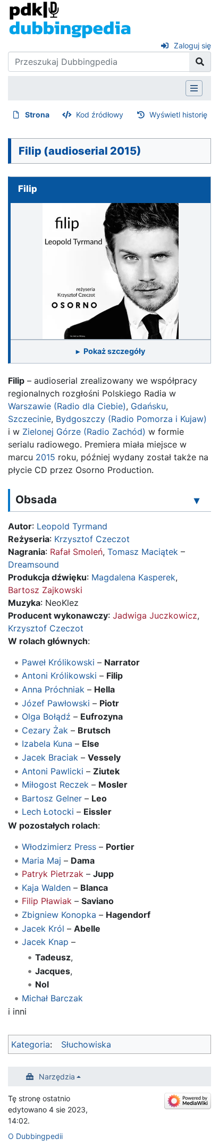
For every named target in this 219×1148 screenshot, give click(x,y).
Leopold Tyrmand (72, 526)
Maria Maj (41, 860)
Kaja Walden (46, 887)
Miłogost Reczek (55, 784)
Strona (37, 114)
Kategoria (30, 1044)
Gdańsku (148, 406)
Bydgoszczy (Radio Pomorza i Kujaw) (131, 418)
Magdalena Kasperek (133, 577)
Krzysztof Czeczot (92, 539)
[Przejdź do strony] (200, 62)
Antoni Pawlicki (52, 771)
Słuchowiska (86, 1044)
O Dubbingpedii (35, 1136)
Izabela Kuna (47, 743)
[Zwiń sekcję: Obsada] (196, 500)
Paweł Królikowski (58, 662)
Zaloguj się (192, 45)
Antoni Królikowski (59, 675)
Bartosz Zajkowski (45, 590)
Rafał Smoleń (76, 551)
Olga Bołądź (46, 716)
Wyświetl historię (178, 114)
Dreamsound (33, 564)
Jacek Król (43, 928)
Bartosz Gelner (52, 798)
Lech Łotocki (48, 811)
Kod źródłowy (99, 114)
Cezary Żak (45, 730)
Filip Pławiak (47, 901)
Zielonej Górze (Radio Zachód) (84, 431)
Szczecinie (29, 418)
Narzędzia (57, 1076)
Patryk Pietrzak (52, 873)
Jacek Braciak (50, 757)
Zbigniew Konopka (59, 914)
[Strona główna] (70, 19)
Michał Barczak (52, 998)
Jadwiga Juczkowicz (155, 615)
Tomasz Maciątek (142, 551)
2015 (45, 457)
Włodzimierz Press (59, 846)
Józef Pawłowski (56, 703)
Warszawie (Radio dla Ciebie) (67, 406)
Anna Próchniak (53, 689)
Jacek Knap (45, 941)
